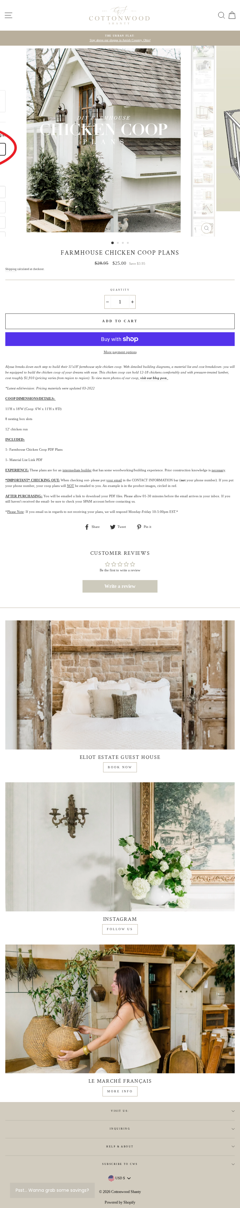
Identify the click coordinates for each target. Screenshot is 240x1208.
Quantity (120, 289)
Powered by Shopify (120, 1202)
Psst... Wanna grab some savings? (52, 1190)
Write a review (120, 586)
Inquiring (120, 1128)
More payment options (120, 352)
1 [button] (112, 243)
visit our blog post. (153, 378)
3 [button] (123, 243)
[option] (120, 38)
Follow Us (120, 929)
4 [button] (128, 243)
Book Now (120, 767)
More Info (120, 1091)
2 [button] (118, 243)
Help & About (120, 1146)
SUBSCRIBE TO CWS (120, 1164)
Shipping (11, 269)
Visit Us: (120, 1111)
